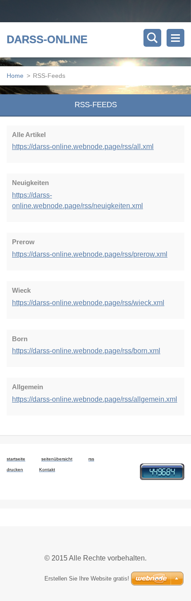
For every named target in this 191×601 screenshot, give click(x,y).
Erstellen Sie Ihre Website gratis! (86, 578)
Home (15, 75)
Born (20, 339)
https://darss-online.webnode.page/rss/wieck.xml (88, 303)
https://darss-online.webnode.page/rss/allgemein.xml (94, 399)
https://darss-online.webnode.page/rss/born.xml (86, 351)
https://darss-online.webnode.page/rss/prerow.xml (89, 254)
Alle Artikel (29, 134)
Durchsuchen (152, 38)
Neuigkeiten (30, 182)
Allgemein (27, 387)
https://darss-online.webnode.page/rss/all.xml (83, 146)
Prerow (23, 242)
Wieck (21, 290)
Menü (175, 38)
